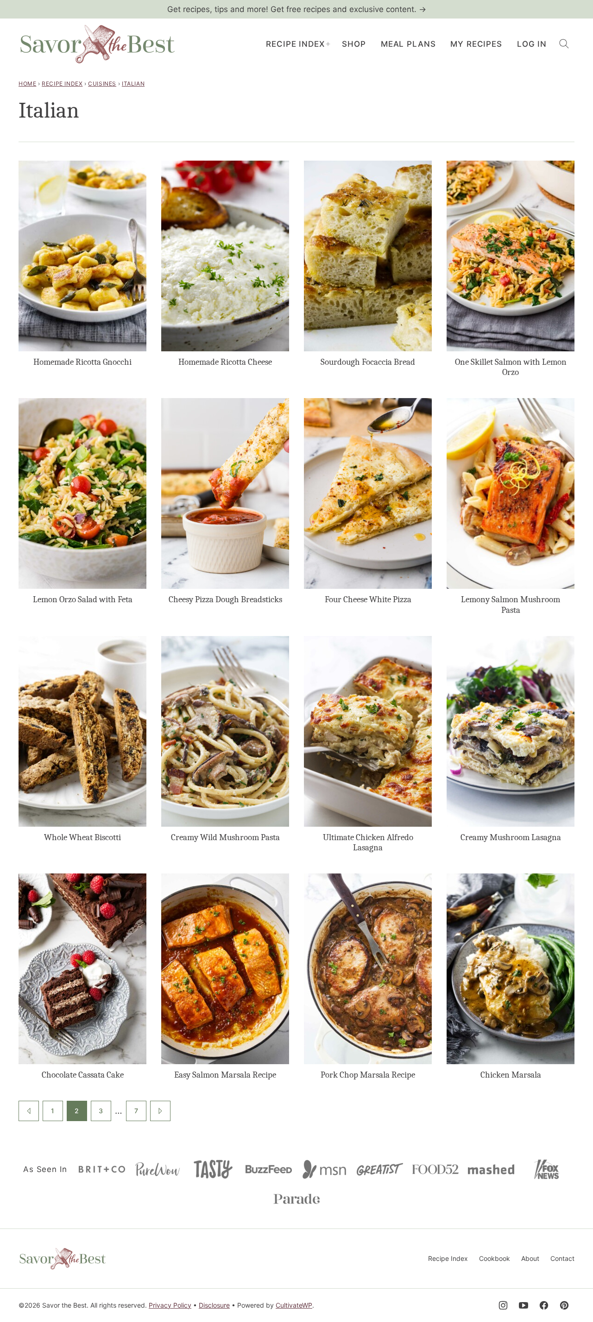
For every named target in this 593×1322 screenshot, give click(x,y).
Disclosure (214, 1305)
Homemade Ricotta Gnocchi (82, 362)
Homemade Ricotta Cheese (225, 362)
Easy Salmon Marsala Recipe (225, 1075)
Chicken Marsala (510, 1075)
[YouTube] (523, 1305)
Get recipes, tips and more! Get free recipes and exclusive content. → (296, 9)
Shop (354, 44)
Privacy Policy (170, 1305)
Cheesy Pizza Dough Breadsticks (225, 599)
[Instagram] (503, 1305)
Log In (532, 44)
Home (27, 83)
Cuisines (102, 83)
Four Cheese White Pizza (368, 599)
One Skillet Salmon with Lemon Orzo (511, 367)
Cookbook (494, 1258)
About (530, 1258)
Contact (562, 1258)
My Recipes (476, 44)
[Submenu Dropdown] (328, 44)
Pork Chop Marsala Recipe (368, 1075)
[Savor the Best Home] (97, 44)
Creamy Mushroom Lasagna (511, 837)
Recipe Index (295, 44)
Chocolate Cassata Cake (83, 1075)
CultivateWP (294, 1305)
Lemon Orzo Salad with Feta (82, 599)
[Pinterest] (564, 1305)
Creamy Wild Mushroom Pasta (225, 837)
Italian (133, 83)
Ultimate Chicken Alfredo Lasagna (368, 842)
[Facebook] (544, 1305)
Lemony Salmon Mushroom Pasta (510, 604)
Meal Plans (408, 44)
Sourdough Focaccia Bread (368, 362)
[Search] (564, 44)
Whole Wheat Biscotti (82, 837)
